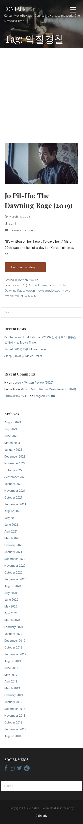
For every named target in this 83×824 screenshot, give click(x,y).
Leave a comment (22, 230)
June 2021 (11, 524)
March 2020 (12, 620)
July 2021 (10, 518)
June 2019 (11, 668)
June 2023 (11, 436)
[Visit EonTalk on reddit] (27, 769)
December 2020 (14, 559)
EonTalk (15, 8)
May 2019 (10, 675)
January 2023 (13, 450)
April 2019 (11, 681)
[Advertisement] (41, 95)
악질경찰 (30, 296)
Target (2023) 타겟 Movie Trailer (25, 349)
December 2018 (14, 709)
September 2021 (15, 504)
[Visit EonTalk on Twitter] (19, 769)
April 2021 (11, 531)
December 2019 (14, 640)
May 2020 (10, 606)
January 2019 (13, 702)
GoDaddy (41, 815)
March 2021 (12, 538)
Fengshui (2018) (44, 396)
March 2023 (12, 443)
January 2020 (13, 634)
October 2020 (13, 572)
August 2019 (12, 661)
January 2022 (13, 484)
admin (13, 223)
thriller (19, 296)
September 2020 (15, 579)
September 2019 (15, 654)
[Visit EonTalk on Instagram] (12, 769)
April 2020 (11, 613)
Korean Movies (28, 280)
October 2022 (13, 470)
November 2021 (14, 491)
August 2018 (12, 736)
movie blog (52, 290)
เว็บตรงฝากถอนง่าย (16, 396)
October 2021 (13, 497)
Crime (33, 285)
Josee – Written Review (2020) (33, 382)
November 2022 (14, 463)
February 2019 (13, 695)
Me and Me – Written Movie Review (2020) (48, 389)
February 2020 (13, 627)
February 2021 (13, 545)
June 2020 (11, 599)
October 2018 (13, 722)
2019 (24, 285)
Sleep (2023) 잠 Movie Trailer (23, 356)
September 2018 (15, 729)
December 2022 (14, 456)
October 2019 (13, 647)
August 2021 (12, 511)
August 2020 (12, 586)
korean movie (35, 290)
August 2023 (12, 422)
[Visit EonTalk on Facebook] (6, 769)
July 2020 (10, 593)
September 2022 (15, 477)
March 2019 (12, 688)
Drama (42, 285)
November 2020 (14, 565)
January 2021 (13, 552)
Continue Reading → (25, 267)
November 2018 (14, 715)
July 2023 (10, 429)
